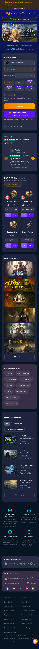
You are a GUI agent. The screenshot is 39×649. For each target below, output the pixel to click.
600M (30, 89)
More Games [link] (19, 357)
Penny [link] (24, 441)
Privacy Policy (9, 623)
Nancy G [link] (25, 471)
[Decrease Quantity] (7, 209)
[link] (8, 13)
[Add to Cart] (8, 215)
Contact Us (25, 598)
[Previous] (4, 35)
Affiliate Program (27, 628)
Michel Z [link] (25, 456)
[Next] (34, 35)
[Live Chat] (35, 641)
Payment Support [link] (13, 560)
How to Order (25, 606)
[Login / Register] (34, 13)
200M (19, 89)
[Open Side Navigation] (4, 13)
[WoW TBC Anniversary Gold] (19, 32)
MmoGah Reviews (27, 602)
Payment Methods (10, 615)
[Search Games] (23, 13)
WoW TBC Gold (23, 373)
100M (9, 89)
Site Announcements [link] (14, 429)
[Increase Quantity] (16, 209)
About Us (7, 598)
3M (9, 83)
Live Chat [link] (32, 579)
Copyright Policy (26, 619)
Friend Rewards (9, 628)
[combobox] (19, 62)
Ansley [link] (24, 485)
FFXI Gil (8, 391)
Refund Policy (9, 619)
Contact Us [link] (10, 574)
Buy (14, 215)
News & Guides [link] (12, 417)
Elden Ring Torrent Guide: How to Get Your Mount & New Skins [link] (26, 482)
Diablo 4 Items (21, 391)
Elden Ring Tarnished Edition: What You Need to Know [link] (26, 452)
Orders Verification (27, 615)
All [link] (7, 424)
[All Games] (19, 62)
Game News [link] (18, 424)
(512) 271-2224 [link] (13, 583)
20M (19, 83)
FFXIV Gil (9, 373)
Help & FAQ (8, 602)
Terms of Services (27, 623)
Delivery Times (9, 611)
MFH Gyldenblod (12, 397)
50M (29, 83)
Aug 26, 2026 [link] (25, 443)
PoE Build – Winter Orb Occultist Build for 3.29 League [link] (26, 467)
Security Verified (10, 632)
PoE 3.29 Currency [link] (13, 178)
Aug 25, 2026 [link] (25, 473)
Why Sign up (8, 606)
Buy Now (19, 106)
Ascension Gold (11, 403)
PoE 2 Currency (26, 379)
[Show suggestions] (31, 62)
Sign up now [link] (18, 8)
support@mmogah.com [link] (16, 578)
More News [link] (19, 495)
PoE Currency (11, 379)
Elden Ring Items (24, 385)
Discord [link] (33, 583)
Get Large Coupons (28, 611)
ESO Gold (9, 385)
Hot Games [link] (10, 258)
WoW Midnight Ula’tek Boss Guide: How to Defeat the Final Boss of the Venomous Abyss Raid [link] (27, 437)
